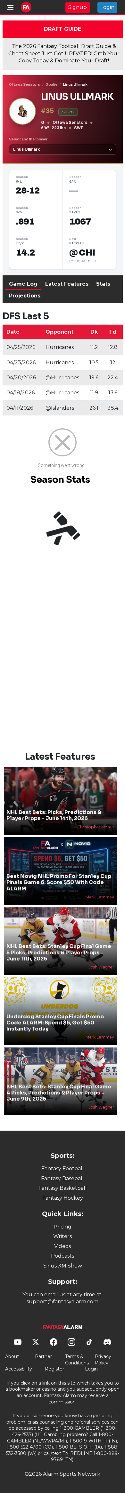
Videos (62, 1246)
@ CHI (82, 252)
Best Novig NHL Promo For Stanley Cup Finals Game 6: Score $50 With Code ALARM (58, 882)
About (12, 1356)
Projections (24, 296)
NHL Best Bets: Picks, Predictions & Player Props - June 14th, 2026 (53, 815)
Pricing (62, 1227)
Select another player (28, 139)
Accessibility (18, 1369)
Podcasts (62, 1256)
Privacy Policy (103, 1360)
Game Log (23, 284)
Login (107, 7)
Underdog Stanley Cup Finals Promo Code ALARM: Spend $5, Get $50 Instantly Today (55, 1022)
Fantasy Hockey (62, 1198)
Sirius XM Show (62, 1266)
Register (54, 1369)
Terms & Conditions (77, 1360)
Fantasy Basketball (62, 1188)
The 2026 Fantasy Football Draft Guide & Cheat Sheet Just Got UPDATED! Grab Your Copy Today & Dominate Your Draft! (64, 53)
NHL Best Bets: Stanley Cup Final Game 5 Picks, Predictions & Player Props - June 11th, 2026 (58, 952)
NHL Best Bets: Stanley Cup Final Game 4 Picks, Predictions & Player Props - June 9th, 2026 (58, 1092)
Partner (43, 1356)
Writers (62, 1236)
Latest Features (66, 284)
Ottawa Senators (24, 84)
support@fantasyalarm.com (62, 1302)
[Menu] (10, 7)
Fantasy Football (62, 1168)
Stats (103, 284)
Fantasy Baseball (62, 1178)
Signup (77, 7)
